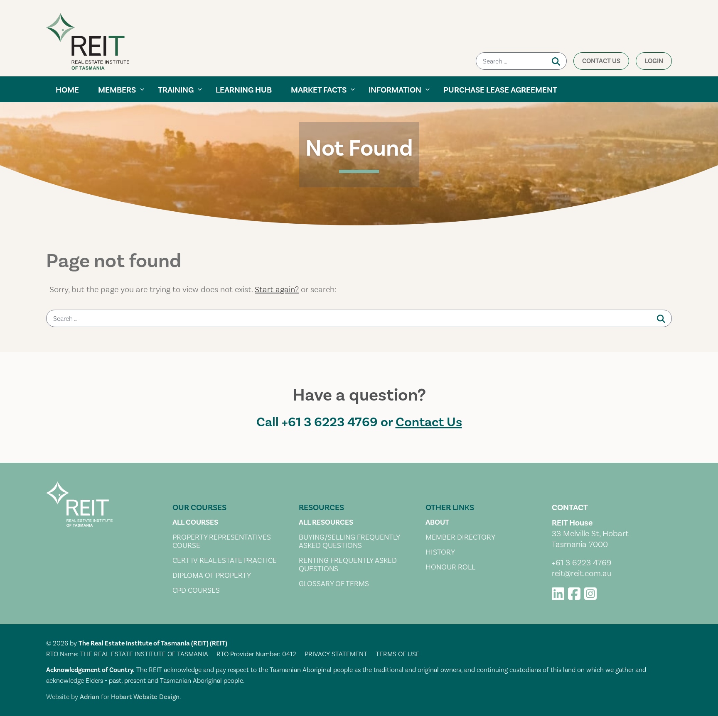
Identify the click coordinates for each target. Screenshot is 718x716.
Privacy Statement (336, 654)
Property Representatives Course (221, 541)
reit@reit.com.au (582, 573)
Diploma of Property (211, 576)
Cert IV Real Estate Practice (224, 561)
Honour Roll (450, 567)
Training (176, 90)
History (440, 552)
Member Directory (460, 537)
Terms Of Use (398, 654)
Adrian (89, 697)
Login (653, 61)
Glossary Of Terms (334, 584)
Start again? (277, 289)
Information (395, 90)
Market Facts (319, 90)
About (437, 522)
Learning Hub (244, 90)
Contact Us (601, 61)
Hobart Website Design (145, 697)
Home (67, 90)
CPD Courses (196, 590)
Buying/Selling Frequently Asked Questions (349, 541)
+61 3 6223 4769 (330, 422)
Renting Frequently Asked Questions (348, 565)
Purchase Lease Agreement (500, 90)
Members (117, 90)
